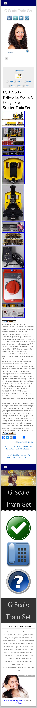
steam (13, 85)
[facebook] (10, 18)
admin (32, 442)
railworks (20, 71)
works (27, 85)
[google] (21, 18)
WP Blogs (18, 703)
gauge (10, 81)
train (20, 85)
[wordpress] (27, 18)
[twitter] (15, 18)
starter (28, 81)
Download (27, 474)
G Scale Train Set (18, 11)
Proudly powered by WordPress (15, 701)
